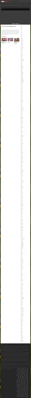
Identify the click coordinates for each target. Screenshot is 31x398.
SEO (21, 255)
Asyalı (24, 378)
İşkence (22, 166)
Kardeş (22, 174)
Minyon (27, 379)
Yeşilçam (22, 331)
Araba (21, 52)
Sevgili (21, 257)
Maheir (20, 385)
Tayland (20, 392)
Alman (21, 41)
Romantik (22, 248)
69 (21, 31)
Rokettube (22, 247)
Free (21, 124)
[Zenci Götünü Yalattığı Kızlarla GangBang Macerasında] (16, 39)
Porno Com (22, 237)
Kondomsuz (22, 187)
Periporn (22, 229)
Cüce (21, 90)
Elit (21, 104)
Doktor (25, 388)
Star (21, 277)
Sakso (27, 371)
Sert (21, 256)
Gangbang (2, 27)
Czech (21, 92)
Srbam (21, 276)
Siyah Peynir (22, 267)
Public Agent (26, 389)
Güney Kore (22, 143)
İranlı (21, 163)
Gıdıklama (22, 136)
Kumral (22, 193)
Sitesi (21, 266)
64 (21, 30)
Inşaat (21, 162)
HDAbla (22, 374)
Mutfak (21, 214)
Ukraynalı (22, 307)
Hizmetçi (22, 156)
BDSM (21, 70)
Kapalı (21, 173)
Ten (23, 381)
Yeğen (21, 328)
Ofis (21, 218)
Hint (21, 155)
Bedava (22, 71)
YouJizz (19, 381)
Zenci (21, 339)
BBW (21, 69)
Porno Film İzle (2, 357)
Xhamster (22, 320)
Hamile (21, 145)
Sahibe (27, 388)
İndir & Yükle (22, 371)
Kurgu (21, 194)
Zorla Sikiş (22, 341)
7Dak (21, 33)
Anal (25, 369)
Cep (21, 84)
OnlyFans (23, 389)
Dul (21, 103)
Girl (21, 134)
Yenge (21, 329)
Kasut (21, 176)
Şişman (22, 265)
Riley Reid (22, 246)
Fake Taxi (21, 394)
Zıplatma (22, 340)
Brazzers (18, 369)
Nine (21, 215)
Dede (21, 94)
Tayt (25, 382)
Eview (21, 114)
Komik (21, 185)
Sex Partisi (22, 260)
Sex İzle (22, 259)
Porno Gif (22, 238)
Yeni (21, 330)
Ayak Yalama (22, 59)
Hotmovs (18, 385)
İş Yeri (21, 164)
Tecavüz (17, 375)
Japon (20, 388)
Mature (21, 205)
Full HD (17, 374)
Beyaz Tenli (22, 72)
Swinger (22, 280)
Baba (21, 62)
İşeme (21, 165)
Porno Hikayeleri (22, 239)
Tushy (21, 300)
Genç (27, 368)
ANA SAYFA (18, 368)
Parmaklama (22, 227)
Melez (21, 207)
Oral (21, 225)
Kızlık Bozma (26, 376)
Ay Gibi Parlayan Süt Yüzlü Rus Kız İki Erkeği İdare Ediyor (3, 42)
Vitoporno (22, 317)
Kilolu (21, 177)
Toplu (21, 290)
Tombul (22, 289)
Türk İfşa (22, 296)
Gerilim (22, 132)
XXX (25, 391)
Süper (21, 278)
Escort (24, 379)
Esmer (21, 111)
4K (21, 29)
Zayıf (21, 338)
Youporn (20, 375)
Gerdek (22, 131)
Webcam (22, 319)
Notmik (22, 216)
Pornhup (22, 235)
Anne (21, 51)
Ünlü (21, 310)
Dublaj (21, 102)
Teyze (21, 286)
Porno (21, 236)
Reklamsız (22, 245)
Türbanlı (22, 388)
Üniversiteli (22, 308)
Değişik (22, 95)
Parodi (21, 228)
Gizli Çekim (22, 135)
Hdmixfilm (22, 152)
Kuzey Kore (22, 196)
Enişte (21, 105)
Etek (21, 112)
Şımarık (22, 268)
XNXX (21, 321)
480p (21, 28)
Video (25, 392)
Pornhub (22, 234)
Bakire (21, 64)
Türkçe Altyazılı (22, 297)
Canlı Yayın (22, 83)
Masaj (17, 381)
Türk (24, 375)
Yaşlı (21, 327)
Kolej (21, 184)
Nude (21, 217)
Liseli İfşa (27, 385)
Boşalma (24, 374)
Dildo (18, 389)
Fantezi (23, 369)
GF (21, 133)
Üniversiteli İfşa (22, 309)
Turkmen (22, 299)
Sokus (21, 270)
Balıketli (20, 389)
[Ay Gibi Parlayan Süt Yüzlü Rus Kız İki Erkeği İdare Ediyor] (4, 39)
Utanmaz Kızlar (22, 311)
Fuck (21, 125)
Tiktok (21, 287)
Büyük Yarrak (22, 81)
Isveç (21, 167)
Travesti (24, 385)
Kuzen (21, 195)
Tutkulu (22, 301)
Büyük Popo (22, 80)
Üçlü (27, 391)
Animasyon (22, 49)
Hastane (23, 392)
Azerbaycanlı (22, 60)
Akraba (22, 38)
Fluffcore (22, 123)
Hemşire (22, 153)
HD (25, 368)
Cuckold (22, 91)
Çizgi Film (23, 395)
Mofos (27, 381)
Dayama (22, 93)
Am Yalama (22, 43)
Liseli (25, 371)
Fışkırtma (22, 122)
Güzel (21, 144)
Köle (21, 183)
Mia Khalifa (22, 208)
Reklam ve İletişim (22, 368)
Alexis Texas (22, 40)
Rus (21, 249)
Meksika (22, 206)
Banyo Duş (22, 379)
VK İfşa (22, 318)
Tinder (21, 288)
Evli (21, 115)
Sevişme (22, 258)
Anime (21, 50)
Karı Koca (22, 175)
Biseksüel (22, 73)
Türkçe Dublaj (22, 298)
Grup (21, 142)
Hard (21, 146)
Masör (21, 203)
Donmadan (22, 100)
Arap (21, 53)
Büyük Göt (27, 375)
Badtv (21, 63)
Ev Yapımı (22, 113)
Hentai (21, 154)
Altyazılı (22, 42)
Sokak (21, 269)
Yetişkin (22, 332)
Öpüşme (22, 224)
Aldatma (22, 39)
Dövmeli (22, 101)
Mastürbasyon (22, 204)
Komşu (22, 186)
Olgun (27, 369)
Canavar (22, 82)
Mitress (27, 384)
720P (21, 32)
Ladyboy (22, 197)
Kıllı (21, 391)
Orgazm (22, 226)
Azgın (21, 61)
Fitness (22, 121)
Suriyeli (22, 279)
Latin (21, 198)
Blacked (22, 74)
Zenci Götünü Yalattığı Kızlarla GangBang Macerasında (16, 43)
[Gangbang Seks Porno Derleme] (10, 39)
